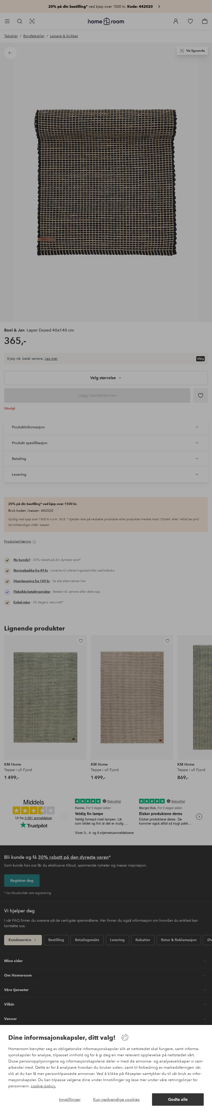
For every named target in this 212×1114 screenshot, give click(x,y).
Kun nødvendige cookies (116, 1099)
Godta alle (178, 1099)
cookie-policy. (43, 1086)
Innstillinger (70, 1099)
